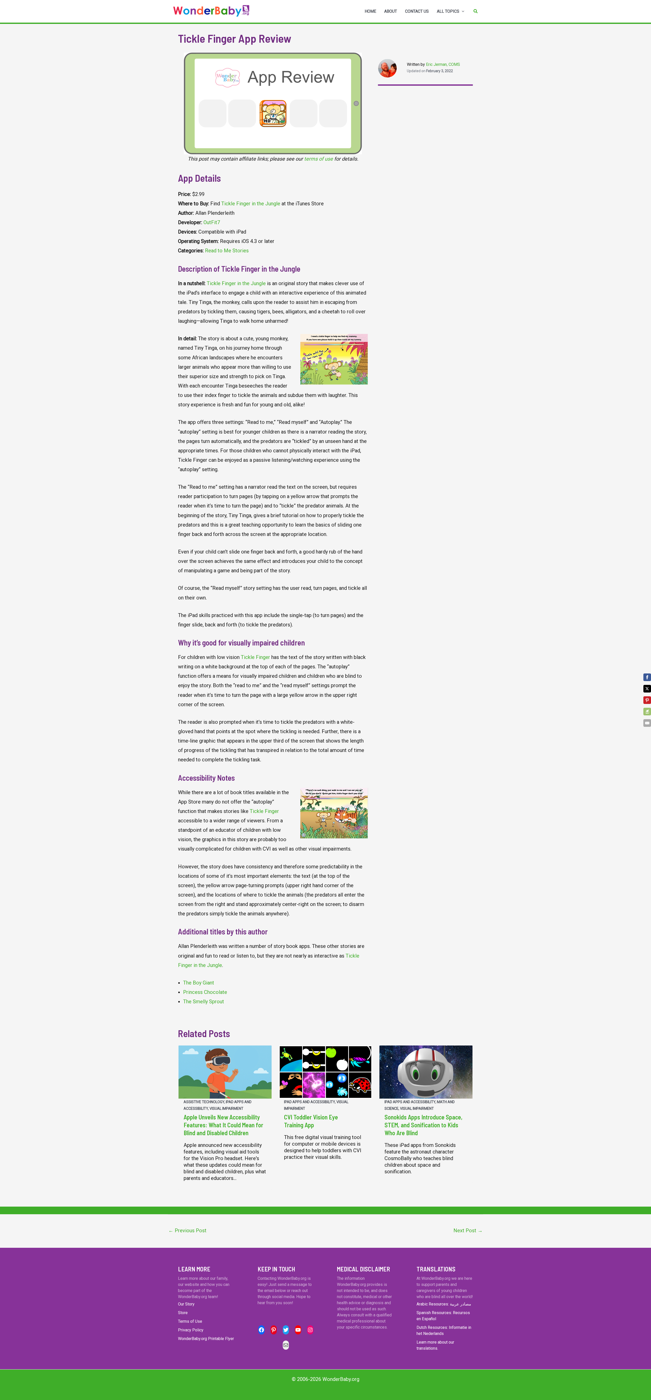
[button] (476, 11)
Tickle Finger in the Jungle (250, 204)
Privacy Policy (190, 1330)
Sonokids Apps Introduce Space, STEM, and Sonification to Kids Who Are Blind (423, 1124)
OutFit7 (211, 222)
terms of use (318, 159)
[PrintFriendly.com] (647, 711)
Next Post (468, 1230)
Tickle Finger (255, 657)
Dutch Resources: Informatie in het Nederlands (444, 1330)
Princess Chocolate (205, 992)
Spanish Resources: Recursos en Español (443, 1315)
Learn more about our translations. (435, 1345)
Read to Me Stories (227, 251)
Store (183, 1312)
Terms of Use (190, 1321)
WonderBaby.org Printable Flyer (206, 1338)
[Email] (647, 723)
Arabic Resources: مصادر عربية (444, 1304)
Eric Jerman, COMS (443, 64)
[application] (461, 11)
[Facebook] (647, 677)
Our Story (186, 1304)
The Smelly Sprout (203, 1001)
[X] (647, 689)
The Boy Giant (198, 983)
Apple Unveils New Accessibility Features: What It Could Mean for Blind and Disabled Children (223, 1124)
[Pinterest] (647, 700)
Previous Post (187, 1230)
